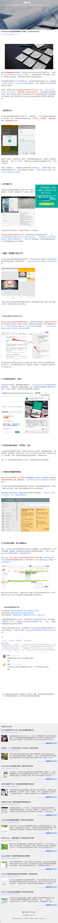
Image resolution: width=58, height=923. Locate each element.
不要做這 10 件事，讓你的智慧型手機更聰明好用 (16, 802)
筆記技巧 (19, 640)
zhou (8, 664)
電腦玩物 (27, 2)
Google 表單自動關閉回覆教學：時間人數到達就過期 (17, 820)
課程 (40, 621)
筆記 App (11, 640)
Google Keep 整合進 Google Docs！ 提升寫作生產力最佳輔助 (23, 326)
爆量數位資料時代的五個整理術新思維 (22, 613)
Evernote (16, 81)
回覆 (8, 660)
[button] (56, 32)
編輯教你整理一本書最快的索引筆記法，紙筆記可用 (28, 615)
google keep (27, 640)
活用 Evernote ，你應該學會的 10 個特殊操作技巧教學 (17, 838)
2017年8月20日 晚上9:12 (15, 655)
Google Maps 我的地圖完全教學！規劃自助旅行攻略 (17, 766)
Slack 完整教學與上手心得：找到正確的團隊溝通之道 (17, 730)
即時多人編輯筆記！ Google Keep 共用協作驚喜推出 (18, 83)
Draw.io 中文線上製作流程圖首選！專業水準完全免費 (17, 892)
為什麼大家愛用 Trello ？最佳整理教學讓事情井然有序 (17, 784)
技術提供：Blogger (30, 912)
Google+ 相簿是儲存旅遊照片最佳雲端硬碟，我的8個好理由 (19, 874)
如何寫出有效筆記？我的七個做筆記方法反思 (25, 610)
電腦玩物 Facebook (8, 621)
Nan (8, 655)
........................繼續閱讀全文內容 (47, 743)
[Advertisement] (29, 17)
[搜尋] (56, 3)
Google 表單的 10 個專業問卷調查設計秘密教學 (15, 856)
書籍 (47, 621)
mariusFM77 (32, 915)
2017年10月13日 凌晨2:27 (16, 664)
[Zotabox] (0, 922)
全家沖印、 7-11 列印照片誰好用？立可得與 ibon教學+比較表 (19, 748)
